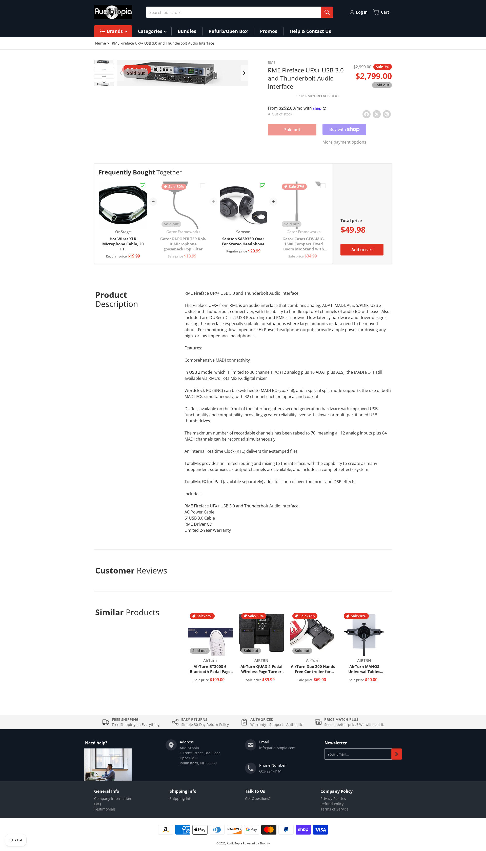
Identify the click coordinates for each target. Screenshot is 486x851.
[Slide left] (120, 73)
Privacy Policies (333, 798)
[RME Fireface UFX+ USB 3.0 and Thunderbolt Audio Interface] (104, 62)
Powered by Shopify (256, 843)
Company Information (112, 798)
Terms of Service (334, 809)
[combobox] (239, 12)
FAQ (97, 803)
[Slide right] (104, 82)
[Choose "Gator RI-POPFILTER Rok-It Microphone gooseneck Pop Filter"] (202, 185)
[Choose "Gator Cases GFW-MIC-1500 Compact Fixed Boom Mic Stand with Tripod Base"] (323, 185)
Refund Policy (331, 803)
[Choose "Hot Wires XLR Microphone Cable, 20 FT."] (142, 185)
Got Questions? (258, 798)
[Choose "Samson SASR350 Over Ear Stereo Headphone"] (262, 185)
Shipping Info (181, 798)
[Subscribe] (396, 754)
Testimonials (105, 809)
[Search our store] (327, 12)
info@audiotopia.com (277, 747)
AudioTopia (234, 843)
